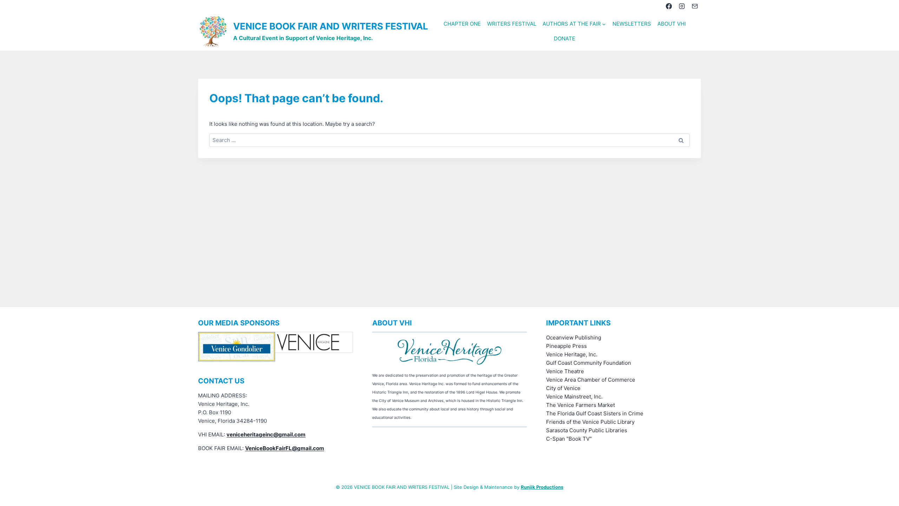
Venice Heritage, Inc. (571, 354)
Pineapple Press (566, 346)
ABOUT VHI (671, 23)
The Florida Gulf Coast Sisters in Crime (594, 413)
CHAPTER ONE (462, 23)
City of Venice (563, 388)
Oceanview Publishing (573, 337)
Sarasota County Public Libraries (586, 430)
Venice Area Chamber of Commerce (590, 379)
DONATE (564, 38)
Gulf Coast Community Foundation (588, 362)
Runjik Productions (542, 487)
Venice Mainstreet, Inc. (574, 396)
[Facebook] (669, 6)
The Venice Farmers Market (580, 405)
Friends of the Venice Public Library (590, 422)
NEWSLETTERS (631, 23)
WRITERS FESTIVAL (511, 23)
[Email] (695, 6)
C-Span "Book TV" (569, 438)
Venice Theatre (565, 371)
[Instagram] (682, 6)
